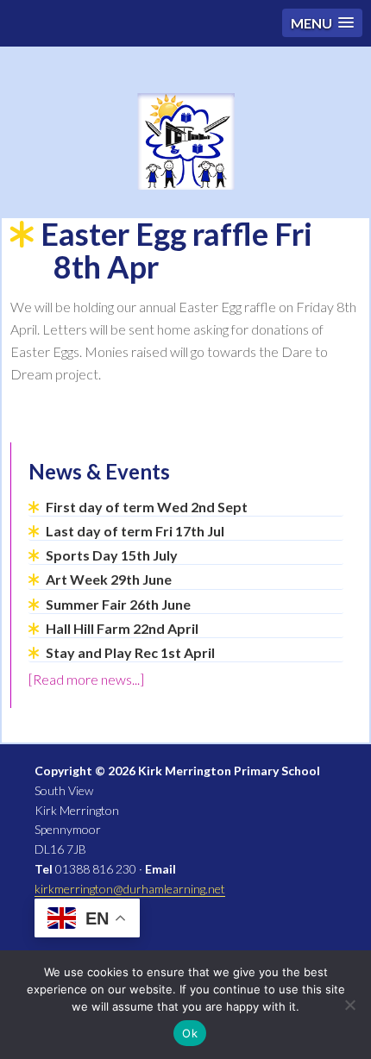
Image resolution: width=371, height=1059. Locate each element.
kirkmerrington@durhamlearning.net (130, 888)
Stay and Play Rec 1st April (130, 652)
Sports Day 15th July (112, 555)
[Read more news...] (86, 679)
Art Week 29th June (109, 579)
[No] (349, 1004)
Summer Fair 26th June (118, 604)
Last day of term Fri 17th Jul (135, 531)
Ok (190, 1033)
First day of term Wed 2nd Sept (147, 506)
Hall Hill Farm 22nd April (122, 628)
